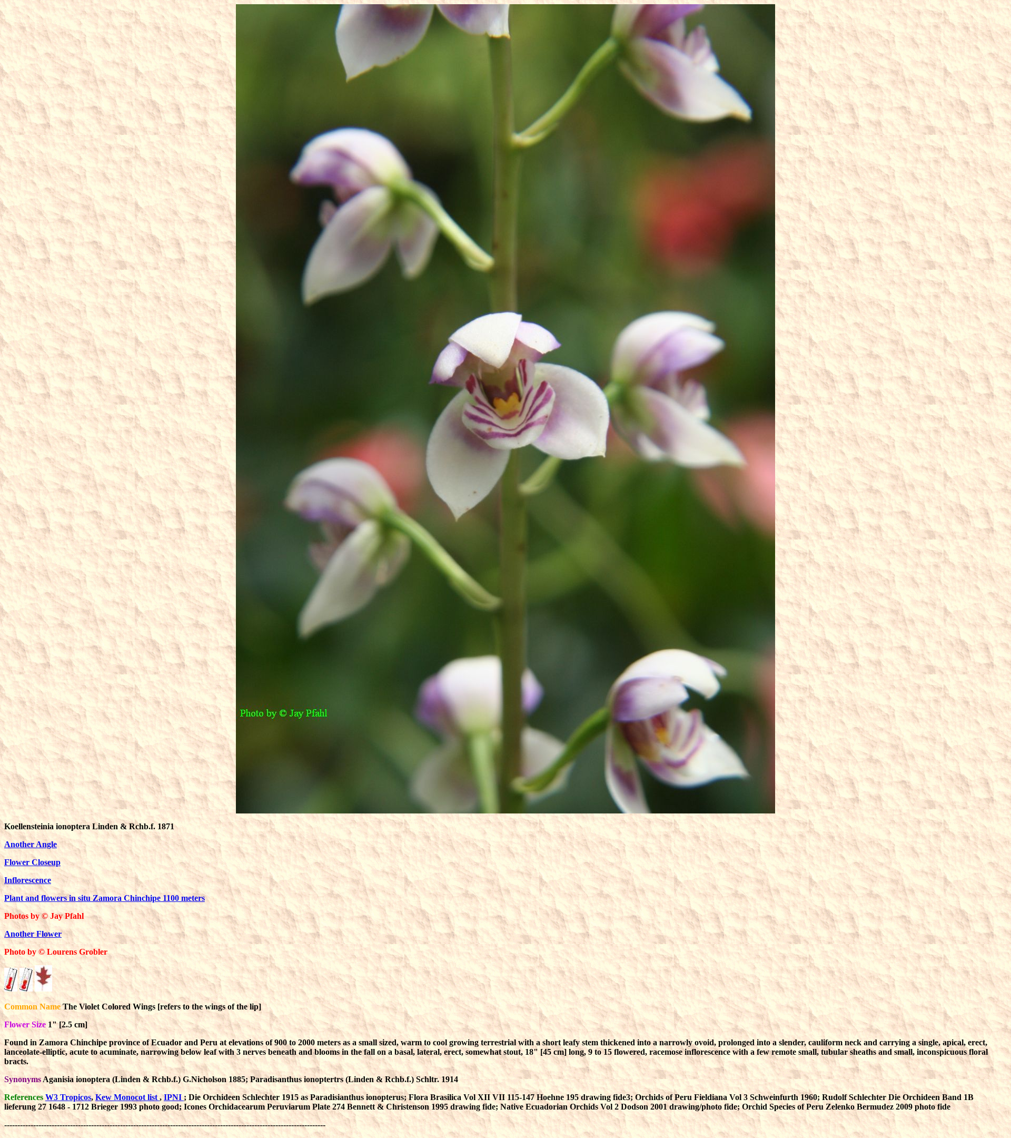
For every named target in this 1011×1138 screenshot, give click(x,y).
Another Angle (30, 844)
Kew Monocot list (127, 1097)
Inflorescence (27, 880)
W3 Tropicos (68, 1097)
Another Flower (33, 933)
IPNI (174, 1097)
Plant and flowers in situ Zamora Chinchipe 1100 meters (104, 898)
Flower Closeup (32, 862)
